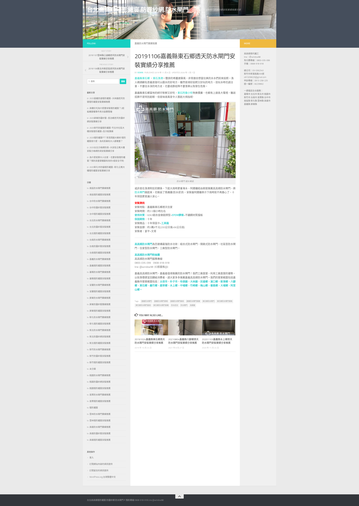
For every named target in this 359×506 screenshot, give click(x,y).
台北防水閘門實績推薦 (100, 220)
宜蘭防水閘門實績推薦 (100, 285)
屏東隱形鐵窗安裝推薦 (100, 311)
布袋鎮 (184, 281)
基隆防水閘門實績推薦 (100, 272)
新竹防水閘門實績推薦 (100, 349)
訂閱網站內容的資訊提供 (101, 464)
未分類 (92, 369)
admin (140, 72)
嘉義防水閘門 (146, 301)
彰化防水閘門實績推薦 (100, 317)
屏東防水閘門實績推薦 (100, 298)
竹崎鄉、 (195, 285)
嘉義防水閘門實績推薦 (146, 43)
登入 (91, 457)
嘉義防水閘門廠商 (177, 301)
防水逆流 (174, 305)
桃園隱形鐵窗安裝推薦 (100, 388)
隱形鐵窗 (93, 407)
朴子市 (174, 281)
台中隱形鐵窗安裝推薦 (100, 214)
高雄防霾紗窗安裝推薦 (100, 433)
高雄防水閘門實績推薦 (100, 427)
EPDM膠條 (178, 215)
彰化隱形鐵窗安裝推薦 (100, 323)
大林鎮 (194, 281)
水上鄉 (174, 285)
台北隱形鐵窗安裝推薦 (100, 233)
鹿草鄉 (163, 285)
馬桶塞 (192, 305)
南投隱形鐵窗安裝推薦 (100, 194)
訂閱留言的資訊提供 (98, 470)
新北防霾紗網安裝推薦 (100, 336)
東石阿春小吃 (185, 92)
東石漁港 (158, 78)
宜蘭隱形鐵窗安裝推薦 (100, 291)
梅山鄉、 (205, 285)
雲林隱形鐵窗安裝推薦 (100, 420)
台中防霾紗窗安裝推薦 (100, 207)
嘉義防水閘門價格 (161, 301)
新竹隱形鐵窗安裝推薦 (100, 362)
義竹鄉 (153, 285)
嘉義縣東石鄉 (142, 78)
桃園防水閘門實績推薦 (100, 375)
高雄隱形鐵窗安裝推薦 (100, 440)
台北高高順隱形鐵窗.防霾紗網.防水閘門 (138, 9)
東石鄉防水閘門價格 (224, 301)
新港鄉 (224, 281)
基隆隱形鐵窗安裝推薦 (100, 278)
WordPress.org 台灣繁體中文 (102, 477)
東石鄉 (143, 285)
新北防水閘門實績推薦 (100, 330)
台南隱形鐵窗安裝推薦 (100, 252)
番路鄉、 (215, 285)
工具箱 (165, 223)
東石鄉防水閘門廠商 (143, 305)
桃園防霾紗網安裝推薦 (100, 382)
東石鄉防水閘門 (208, 301)
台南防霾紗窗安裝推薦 (100, 246)
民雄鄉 (204, 281)
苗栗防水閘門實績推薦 (100, 394)
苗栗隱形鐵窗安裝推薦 (100, 401)
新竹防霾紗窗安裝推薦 (100, 356)
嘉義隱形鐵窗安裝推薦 (100, 265)
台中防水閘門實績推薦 (100, 201)
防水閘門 (140, 192)
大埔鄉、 (225, 285)
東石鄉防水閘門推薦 (161, 305)
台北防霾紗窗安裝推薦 (100, 227)
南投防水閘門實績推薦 (100, 188)
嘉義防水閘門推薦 (193, 301)
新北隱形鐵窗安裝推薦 (100, 343)
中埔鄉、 (185, 285)
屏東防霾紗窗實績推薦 (100, 304)
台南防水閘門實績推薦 (100, 240)
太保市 (163, 281)
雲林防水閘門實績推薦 (100, 414)
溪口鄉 (214, 281)
